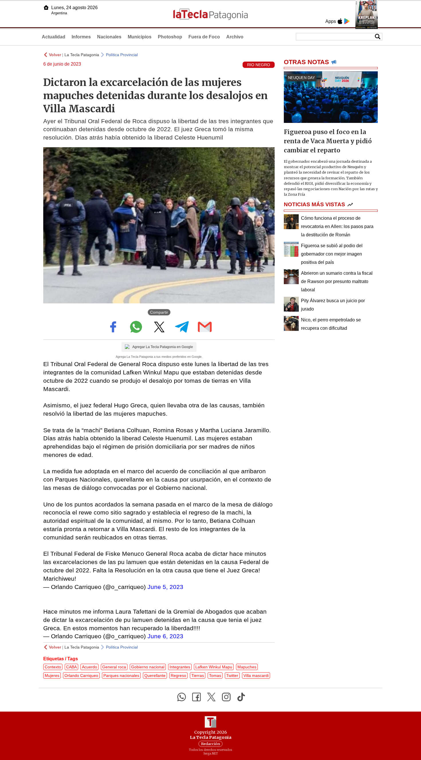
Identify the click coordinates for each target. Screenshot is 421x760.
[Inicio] (46, 7)
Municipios (140, 36)
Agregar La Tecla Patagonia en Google (162, 347)
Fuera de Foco (204, 36)
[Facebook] (196, 697)
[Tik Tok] (241, 697)
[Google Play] (347, 21)
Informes (81, 36)
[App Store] (340, 21)
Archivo (234, 36)
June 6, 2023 (165, 636)
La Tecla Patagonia (81, 54)
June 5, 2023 (165, 587)
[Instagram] (226, 697)
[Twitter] (211, 697)
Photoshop (170, 36)
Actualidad (53, 36)
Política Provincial (122, 54)
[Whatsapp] (181, 697)
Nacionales (109, 36)
